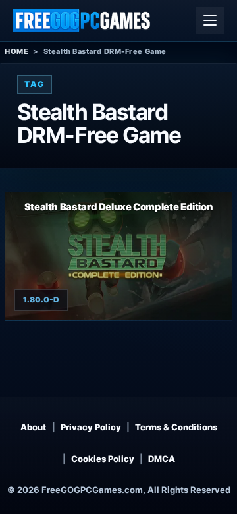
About (33, 427)
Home (16, 51)
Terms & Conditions (176, 427)
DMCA (161, 458)
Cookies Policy (102, 458)
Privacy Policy (91, 427)
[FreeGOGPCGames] (82, 20)
